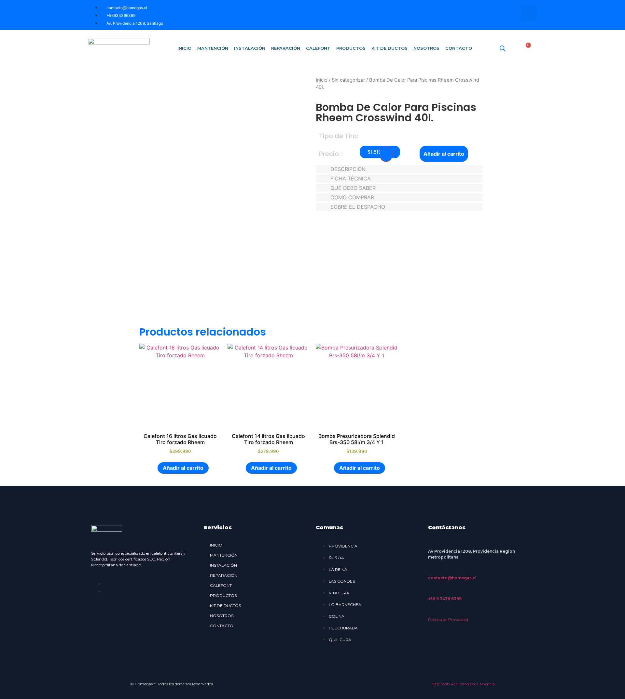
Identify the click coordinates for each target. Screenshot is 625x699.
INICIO (184, 48)
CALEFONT (318, 48)
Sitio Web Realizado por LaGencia (463, 683)
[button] (399, 169)
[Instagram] (529, 14)
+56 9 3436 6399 (445, 598)
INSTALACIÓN (249, 48)
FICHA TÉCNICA (350, 178)
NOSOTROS (426, 48)
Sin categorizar (348, 80)
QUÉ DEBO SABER (353, 188)
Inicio (321, 80)
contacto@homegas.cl (452, 577)
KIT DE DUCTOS (389, 48)
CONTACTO (458, 48)
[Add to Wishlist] (386, 154)
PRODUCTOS (351, 48)
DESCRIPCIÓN (348, 169)
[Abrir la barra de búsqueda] (502, 48)
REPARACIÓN (285, 48)
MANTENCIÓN (212, 48)
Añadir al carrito (444, 154)
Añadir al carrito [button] (183, 468)
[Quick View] (154, 468)
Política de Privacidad (448, 619)
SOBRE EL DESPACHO (357, 207)
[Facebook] (509, 14)
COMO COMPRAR (352, 197)
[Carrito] (526, 48)
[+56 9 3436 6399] (431, 590)
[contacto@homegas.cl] (431, 570)
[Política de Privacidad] (431, 611)
